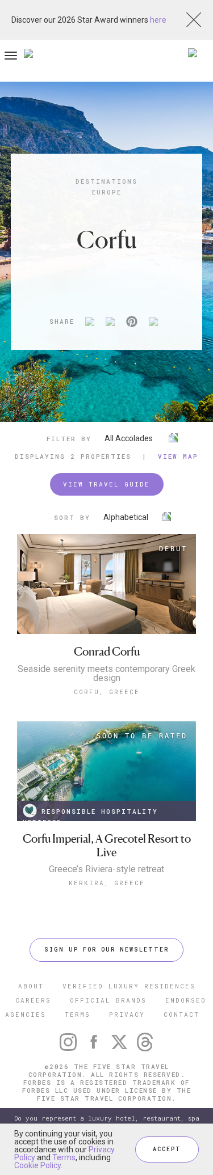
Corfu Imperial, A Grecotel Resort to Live (107, 845)
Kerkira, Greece (107, 882)
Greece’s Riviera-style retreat (106, 869)
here (158, 19)
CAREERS (33, 1000)
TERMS (77, 1014)
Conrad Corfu (107, 651)
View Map (178, 456)
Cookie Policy (37, 1165)
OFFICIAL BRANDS (108, 1000)
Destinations (106, 181)
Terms (64, 1157)
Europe (107, 192)
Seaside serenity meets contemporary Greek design (106, 674)
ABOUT (31, 986)
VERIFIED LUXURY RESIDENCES (128, 986)
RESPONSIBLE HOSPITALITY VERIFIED (90, 814)
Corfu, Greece (107, 691)
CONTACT (181, 1014)
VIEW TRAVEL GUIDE (106, 484)
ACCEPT (167, 1149)
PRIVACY (127, 1014)
